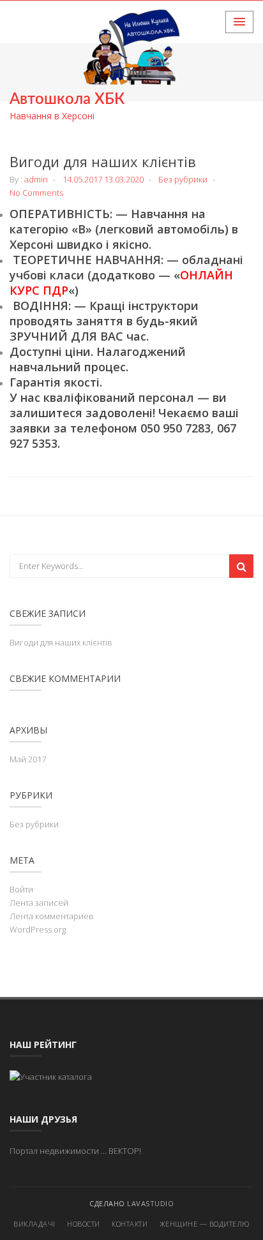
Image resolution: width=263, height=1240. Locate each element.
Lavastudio (150, 1203)
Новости (83, 1224)
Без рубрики (182, 179)
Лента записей (39, 902)
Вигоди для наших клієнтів (103, 161)
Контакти (129, 1224)
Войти (21, 889)
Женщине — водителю (205, 1224)
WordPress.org (38, 929)
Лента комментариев (52, 916)
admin (36, 179)
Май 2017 (28, 759)
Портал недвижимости (54, 1150)
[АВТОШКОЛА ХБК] (51, 1076)
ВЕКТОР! (125, 1150)
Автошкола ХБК (67, 99)
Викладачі (34, 1224)
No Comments (36, 192)
